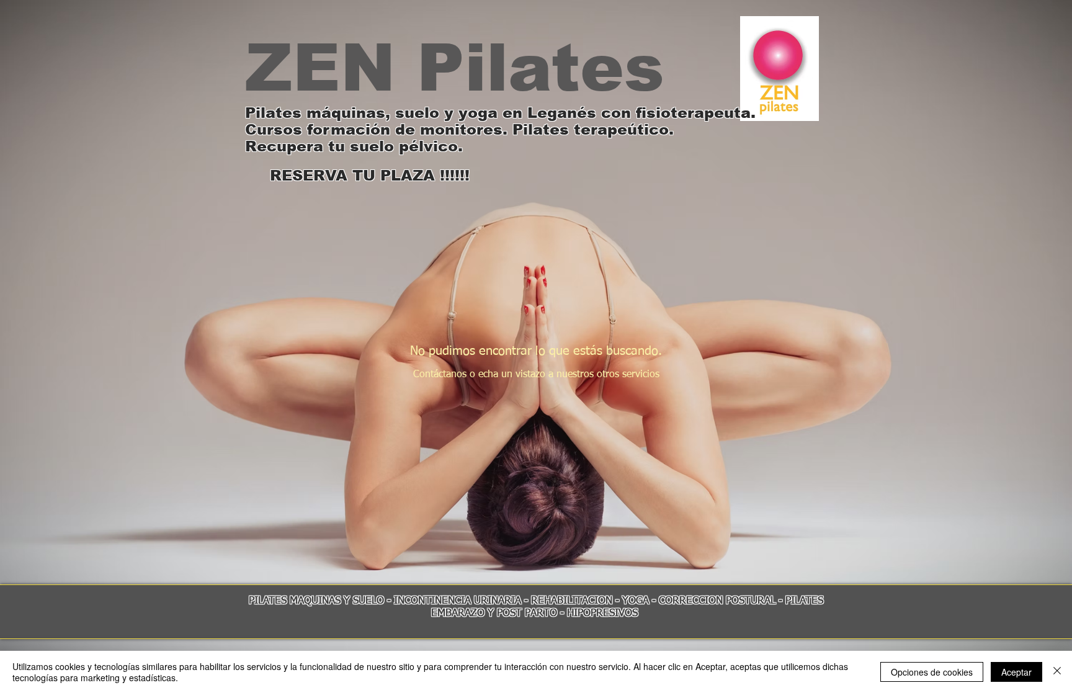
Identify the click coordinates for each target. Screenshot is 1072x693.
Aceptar (1016, 672)
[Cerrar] (1057, 672)
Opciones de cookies (932, 672)
